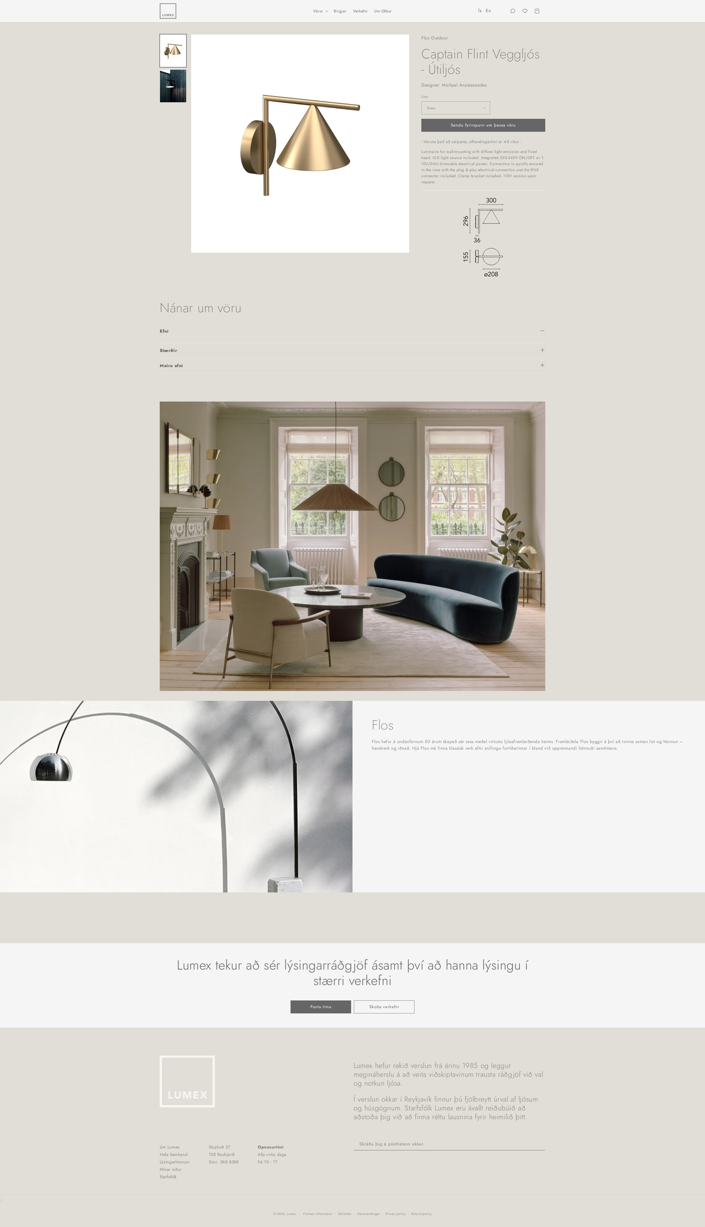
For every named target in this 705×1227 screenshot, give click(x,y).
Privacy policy (396, 1214)
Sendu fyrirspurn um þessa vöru (483, 125)
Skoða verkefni (384, 1007)
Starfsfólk (168, 1177)
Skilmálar (345, 1214)
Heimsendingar (368, 1214)
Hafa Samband (174, 1154)
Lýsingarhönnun (174, 1162)
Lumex (291, 1214)
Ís (479, 10)
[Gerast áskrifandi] (539, 1144)
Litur (424, 96)
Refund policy (421, 1214)
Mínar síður (171, 1169)
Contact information (317, 1214)
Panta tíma (320, 1007)
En (488, 10)
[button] (320, 11)
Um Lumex (170, 1147)
